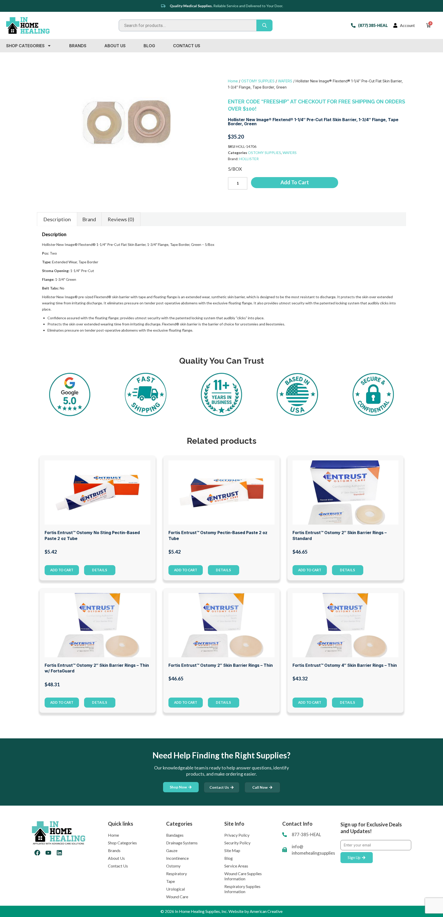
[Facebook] (37, 853)
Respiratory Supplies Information (242, 889)
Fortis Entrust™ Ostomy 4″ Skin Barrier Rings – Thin (345, 665)
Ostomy (173, 865)
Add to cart (294, 182)
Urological (175, 888)
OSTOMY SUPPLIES (258, 81)
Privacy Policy (236, 835)
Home (233, 81)
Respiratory (176, 873)
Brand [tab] (89, 219)
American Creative (266, 911)
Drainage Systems (182, 842)
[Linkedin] (59, 853)
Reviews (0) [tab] (121, 219)
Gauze (171, 850)
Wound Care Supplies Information (243, 876)
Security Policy (237, 842)
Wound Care (177, 896)
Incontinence (177, 858)
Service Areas (236, 865)
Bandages (175, 835)
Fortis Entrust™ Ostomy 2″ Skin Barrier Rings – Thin (220, 665)
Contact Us (186, 45)
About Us (115, 45)
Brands (77, 45)
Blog (149, 45)
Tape (170, 881)
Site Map (232, 850)
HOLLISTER (249, 159)
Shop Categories (25, 45)
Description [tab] (57, 219)
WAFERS (285, 81)
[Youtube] (48, 853)
